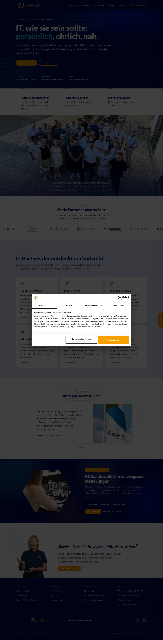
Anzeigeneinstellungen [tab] (94, 305)
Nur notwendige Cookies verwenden (81, 340)
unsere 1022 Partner (49, 316)
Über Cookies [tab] (119, 305)
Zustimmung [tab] (44, 305)
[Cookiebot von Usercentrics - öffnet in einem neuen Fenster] (119, 298)
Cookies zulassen (113, 340)
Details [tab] (69, 305)
